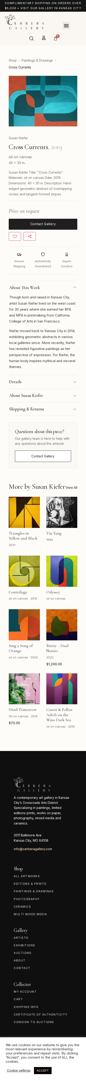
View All (71, 487)
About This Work (24, 287)
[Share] (29, 236)
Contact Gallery (43, 456)
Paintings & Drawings (37, 60)
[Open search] (31, 38)
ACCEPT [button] (43, 1070)
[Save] (15, 236)
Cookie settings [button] (19, 1070)
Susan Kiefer (18, 138)
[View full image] (43, 101)
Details (15, 381)
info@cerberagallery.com (33, 849)
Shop (13, 60)
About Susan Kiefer (26, 395)
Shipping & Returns (26, 409)
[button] (66, 25)
